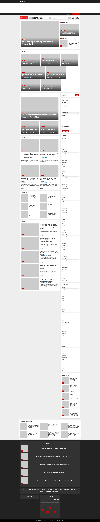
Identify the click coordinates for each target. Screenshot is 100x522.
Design (63, 296)
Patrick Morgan (25, 64)
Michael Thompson (25, 45)
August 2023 (64, 217)
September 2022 (65, 241)
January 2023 (64, 232)
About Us (29, 489)
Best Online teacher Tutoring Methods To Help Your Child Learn (43, 206)
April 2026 (63, 147)
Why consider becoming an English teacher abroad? (24, 214)
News (63, 337)
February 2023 (64, 230)
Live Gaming (64, 331)
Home (61, 489)
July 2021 (63, 271)
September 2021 (65, 267)
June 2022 (63, 247)
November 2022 (65, 236)
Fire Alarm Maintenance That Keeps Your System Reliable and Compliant (43, 198)
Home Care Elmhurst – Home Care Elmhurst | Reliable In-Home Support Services (30, 270)
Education (63, 298)
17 (42, 510)
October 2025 (64, 160)
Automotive (23, 112)
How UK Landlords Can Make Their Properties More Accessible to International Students (65, 388)
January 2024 (64, 206)
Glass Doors (64, 318)
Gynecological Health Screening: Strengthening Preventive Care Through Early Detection (30, 243)
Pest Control (64, 342)
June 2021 (63, 273)
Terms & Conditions (66, 489)
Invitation (63, 324)
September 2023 (65, 214)
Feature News (64, 302)
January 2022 (64, 258)
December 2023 (65, 208)
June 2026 (63, 142)
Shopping (63, 353)
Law (62, 326)
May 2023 (63, 223)
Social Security (64, 357)
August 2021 (64, 269)
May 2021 (63, 276)
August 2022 (64, 243)
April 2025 (63, 173)
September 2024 (65, 188)
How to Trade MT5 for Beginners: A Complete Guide (65, 404)
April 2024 (63, 199)
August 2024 (64, 190)
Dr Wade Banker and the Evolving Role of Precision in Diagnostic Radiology (65, 396)
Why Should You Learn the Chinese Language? (43, 214)
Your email (64, 106)
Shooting (63, 350)
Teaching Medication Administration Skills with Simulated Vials (30, 284)
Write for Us (44, 489)
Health (23, 234)
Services (63, 348)
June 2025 (63, 169)
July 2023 (63, 219)
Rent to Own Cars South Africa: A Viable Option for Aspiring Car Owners (49, 129)
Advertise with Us (50, 489)
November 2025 (65, 158)
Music (63, 335)
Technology (23, 39)
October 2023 (64, 212)
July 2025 (63, 166)
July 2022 (63, 245)
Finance (63, 305)
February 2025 (64, 177)
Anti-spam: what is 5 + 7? (66, 126)
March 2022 (64, 254)
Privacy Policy (39, 489)
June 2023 (63, 221)
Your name (64, 102)
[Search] (70, 14)
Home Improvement (65, 322)
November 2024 (65, 184)
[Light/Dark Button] (68, 14)
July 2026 (63, 140)
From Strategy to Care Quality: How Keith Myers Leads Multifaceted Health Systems (30, 257)
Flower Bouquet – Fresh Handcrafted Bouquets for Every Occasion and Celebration (30, 171)
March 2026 (64, 149)
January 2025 (64, 179)
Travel (63, 368)
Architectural (64, 287)
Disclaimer (34, 489)
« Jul (42, 516)
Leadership (64, 329)
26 (47, 512)
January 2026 (64, 153)
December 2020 (65, 280)
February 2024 (64, 203)
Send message (65, 131)
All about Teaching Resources (24, 206)
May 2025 (63, 171)
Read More (22, 163)
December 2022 (65, 234)
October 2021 (64, 265)
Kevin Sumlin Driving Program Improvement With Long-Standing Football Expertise (50, 62)
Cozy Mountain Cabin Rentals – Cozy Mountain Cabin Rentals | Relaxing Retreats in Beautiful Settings (49, 145)
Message (63, 115)
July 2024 (63, 193)
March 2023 (64, 227)
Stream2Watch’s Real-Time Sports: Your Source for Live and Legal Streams (64, 434)
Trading (63, 366)
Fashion (63, 300)
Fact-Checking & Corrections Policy (45, 491)
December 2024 (65, 182)
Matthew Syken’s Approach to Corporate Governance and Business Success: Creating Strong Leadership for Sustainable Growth (30, 145)
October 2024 (64, 186)
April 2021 (63, 278)
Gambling (63, 309)
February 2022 (64, 256)
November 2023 (65, 210)
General (63, 315)
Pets (62, 344)
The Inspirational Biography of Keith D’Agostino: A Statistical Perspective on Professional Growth (24, 198)
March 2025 (64, 175)
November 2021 (65, 262)
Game (63, 311)
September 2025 (65, 162)
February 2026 (64, 151)
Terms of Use (57, 489)
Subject (63, 110)
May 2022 (63, 249)
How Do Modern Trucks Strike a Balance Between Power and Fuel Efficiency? (29, 129)
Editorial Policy (73, 489)
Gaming (63, 313)
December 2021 (65, 260)
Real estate (64, 346)
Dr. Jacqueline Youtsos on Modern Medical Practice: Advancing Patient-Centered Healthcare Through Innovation (30, 229)
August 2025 (64, 164)
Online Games (64, 339)
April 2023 (63, 225)
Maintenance (64, 333)
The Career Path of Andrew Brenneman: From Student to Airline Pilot (39, 108)
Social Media (64, 355)
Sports (23, 60)
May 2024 (63, 197)
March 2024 (64, 201)
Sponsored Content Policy (56, 491)
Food (62, 307)
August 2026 (64, 138)
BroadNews (59, 520)
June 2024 (63, 195)
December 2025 (65, 155)
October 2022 (64, 238)
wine (62, 370)
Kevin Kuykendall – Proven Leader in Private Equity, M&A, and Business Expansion (49, 171)
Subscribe (77, 14)
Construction (64, 294)
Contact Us (25, 489)
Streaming (63, 361)
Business (23, 150)
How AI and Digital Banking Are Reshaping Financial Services (40, 34)
